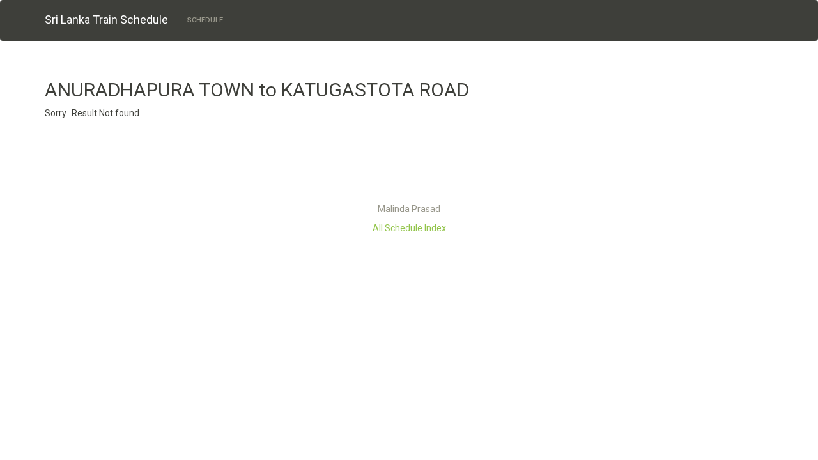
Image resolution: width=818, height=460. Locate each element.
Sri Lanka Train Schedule (106, 19)
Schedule (205, 20)
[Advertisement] (409, 164)
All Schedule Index (409, 228)
